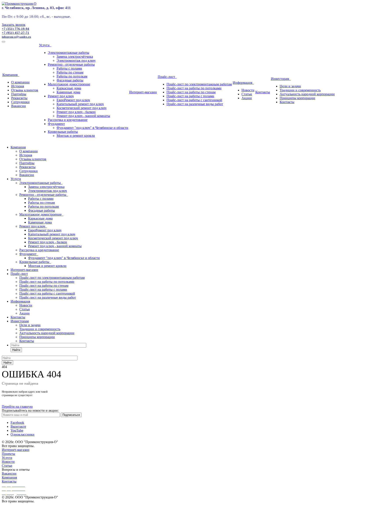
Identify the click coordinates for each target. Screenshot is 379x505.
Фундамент (56, 124)
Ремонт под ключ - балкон (76, 112)
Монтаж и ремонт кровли (76, 135)
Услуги (45, 45)
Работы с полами (69, 68)
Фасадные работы (70, 80)
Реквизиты (19, 98)
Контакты (262, 92)
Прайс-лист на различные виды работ (194, 104)
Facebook (17, 422)
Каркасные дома (69, 88)
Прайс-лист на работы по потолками (194, 88)
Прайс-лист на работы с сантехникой (194, 100)
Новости (247, 90)
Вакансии (18, 106)
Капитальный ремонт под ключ (80, 104)
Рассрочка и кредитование (68, 120)
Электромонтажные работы (68, 52)
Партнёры (18, 94)
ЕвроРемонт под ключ (73, 100)
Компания (10, 75)
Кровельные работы (63, 131)
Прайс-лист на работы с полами (190, 96)
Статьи (246, 94)
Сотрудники (20, 102)
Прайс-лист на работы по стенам (191, 92)
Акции (246, 98)
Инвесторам (281, 79)
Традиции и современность (300, 90)
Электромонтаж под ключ (76, 60)
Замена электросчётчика (75, 56)
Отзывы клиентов (24, 90)
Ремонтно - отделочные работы (71, 64)
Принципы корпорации (297, 98)
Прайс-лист (167, 77)
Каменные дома (68, 92)
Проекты (8, 454)
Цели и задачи (290, 86)
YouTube (17, 430)
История (17, 86)
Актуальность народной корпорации (307, 94)
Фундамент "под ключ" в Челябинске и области (92, 128)
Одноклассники (22, 434)
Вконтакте (18, 426)
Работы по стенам (70, 72)
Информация (243, 83)
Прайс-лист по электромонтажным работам (199, 84)
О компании (20, 82)
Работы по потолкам (72, 76)
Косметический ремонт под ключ (81, 108)
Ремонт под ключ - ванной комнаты (83, 116)
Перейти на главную (17, 406)
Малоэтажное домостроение (69, 84)
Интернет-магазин (143, 92)
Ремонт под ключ (61, 96)
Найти (16, 350)
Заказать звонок (13, 25)
